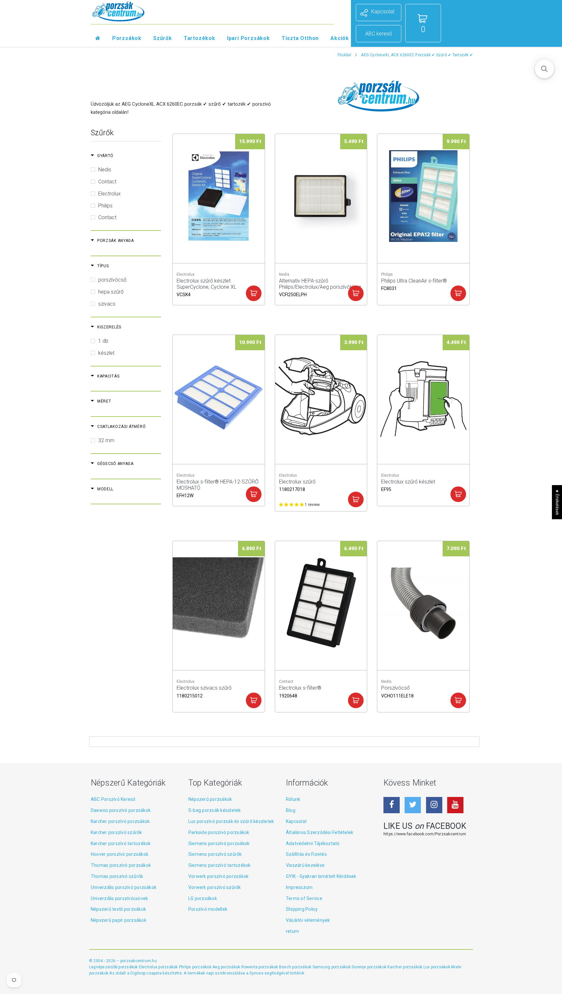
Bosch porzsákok (296, 967)
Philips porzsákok (195, 967)
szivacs (106, 304)
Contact (107, 182)
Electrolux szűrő (297, 485)
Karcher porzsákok (405, 967)
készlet (106, 353)
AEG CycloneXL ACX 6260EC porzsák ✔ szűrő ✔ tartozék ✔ (417, 55)
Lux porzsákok (437, 967)
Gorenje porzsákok (369, 967)
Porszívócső (397, 691)
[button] (544, 69)
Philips (105, 206)
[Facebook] (391, 805)
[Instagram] (434, 805)
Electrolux (109, 194)
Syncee (256, 973)
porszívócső (112, 280)
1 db (103, 341)
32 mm (106, 440)
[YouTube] (455, 805)
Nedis (104, 169)
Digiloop (137, 973)
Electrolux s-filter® (300, 691)
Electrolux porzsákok (158, 967)
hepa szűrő (111, 292)
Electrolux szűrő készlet (408, 485)
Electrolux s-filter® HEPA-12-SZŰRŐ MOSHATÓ (218, 485)
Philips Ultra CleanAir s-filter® (414, 284)
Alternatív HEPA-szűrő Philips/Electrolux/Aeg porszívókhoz (320, 284)
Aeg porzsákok (226, 967)
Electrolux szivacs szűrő (204, 691)
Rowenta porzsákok (260, 967)
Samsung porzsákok (332, 967)
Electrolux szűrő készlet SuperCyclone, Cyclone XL (206, 284)
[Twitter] (413, 805)
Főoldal (344, 55)
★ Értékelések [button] (557, 502)
